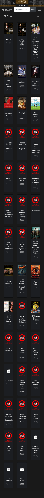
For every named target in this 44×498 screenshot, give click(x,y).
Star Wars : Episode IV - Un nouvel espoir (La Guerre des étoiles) (35, 46)
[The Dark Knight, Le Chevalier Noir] (22, 270)
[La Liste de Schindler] (35, 71)
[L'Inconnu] (35, 201)
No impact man (35, 114)
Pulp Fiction (35, 283)
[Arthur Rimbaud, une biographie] (8, 405)
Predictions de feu (23, 114)
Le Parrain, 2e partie (22, 42)
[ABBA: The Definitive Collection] (22, 307)
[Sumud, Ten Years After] (35, 339)
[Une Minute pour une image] (22, 371)
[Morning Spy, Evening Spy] (35, 169)
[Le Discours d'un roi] (8, 102)
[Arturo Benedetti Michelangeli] (22, 405)
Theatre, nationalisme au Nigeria (24, 145)
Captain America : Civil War (35, 449)
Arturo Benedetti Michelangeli (23, 416)
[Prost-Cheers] (8, 169)
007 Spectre (9, 479)
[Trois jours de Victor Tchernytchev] (22, 201)
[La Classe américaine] (8, 270)
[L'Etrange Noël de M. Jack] (35, 307)
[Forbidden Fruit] (22, 169)
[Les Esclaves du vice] (35, 371)
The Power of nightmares (9, 245)
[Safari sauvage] (8, 339)
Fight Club (22, 479)
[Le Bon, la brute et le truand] (8, 306)
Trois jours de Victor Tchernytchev (24, 213)
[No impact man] (35, 103)
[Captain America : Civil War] (35, 437)
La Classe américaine (9, 281)
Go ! (33, 9)
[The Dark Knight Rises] (8, 71)
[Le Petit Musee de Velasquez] (8, 133)
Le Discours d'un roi (8, 113)
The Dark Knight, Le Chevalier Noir (22, 284)
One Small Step (8, 448)
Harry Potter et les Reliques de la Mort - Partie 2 (35, 247)
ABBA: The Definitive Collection (22, 319)
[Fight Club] (22, 469)
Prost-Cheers (8, 179)
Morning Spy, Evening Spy (35, 181)
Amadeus (9, 380)
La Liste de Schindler (35, 83)
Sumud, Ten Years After (35, 351)
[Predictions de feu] (22, 103)
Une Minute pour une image (22, 384)
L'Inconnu (36, 210)
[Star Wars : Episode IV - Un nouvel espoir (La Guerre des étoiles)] (35, 28)
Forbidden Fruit (23, 179)
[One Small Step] (8, 437)
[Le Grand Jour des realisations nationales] (35, 133)
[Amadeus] (8, 371)
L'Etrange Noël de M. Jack (36, 318)
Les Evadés (22, 82)
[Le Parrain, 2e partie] (22, 29)
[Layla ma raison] (22, 437)
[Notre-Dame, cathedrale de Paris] (8, 201)
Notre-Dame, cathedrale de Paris (9, 213)
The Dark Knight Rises (8, 83)
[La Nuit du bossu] (35, 405)
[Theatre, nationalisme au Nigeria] (22, 133)
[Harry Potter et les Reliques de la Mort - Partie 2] (35, 233)
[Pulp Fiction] (35, 272)
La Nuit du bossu (35, 416)
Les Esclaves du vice (35, 382)
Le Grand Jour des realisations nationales (36, 147)
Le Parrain (8, 38)
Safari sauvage (8, 349)
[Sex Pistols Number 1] (22, 339)
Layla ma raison (22, 448)
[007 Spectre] (8, 469)
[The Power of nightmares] (8, 233)
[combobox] (22, 9)
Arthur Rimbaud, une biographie (9, 417)
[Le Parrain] (8, 28)
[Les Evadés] (22, 71)
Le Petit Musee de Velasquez (9, 145)
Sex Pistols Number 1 (22, 351)
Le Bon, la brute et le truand (9, 318)
